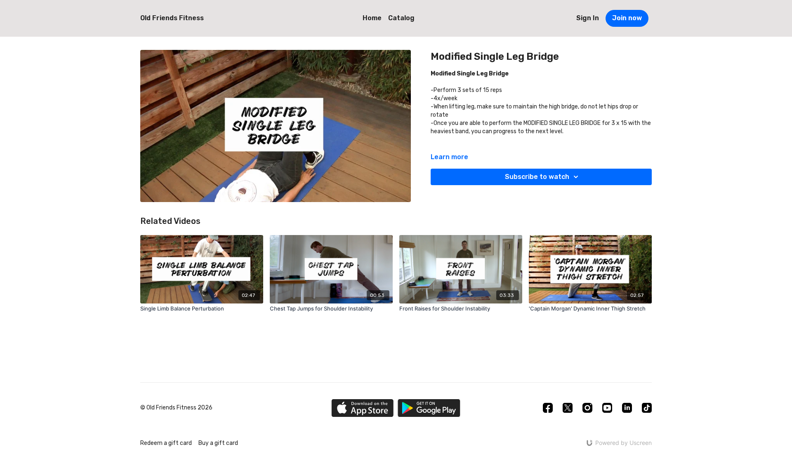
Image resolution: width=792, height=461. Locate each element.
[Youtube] (607, 408)
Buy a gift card (218, 443)
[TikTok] (647, 408)
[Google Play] (429, 408)
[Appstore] (362, 408)
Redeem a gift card (166, 443)
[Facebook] (548, 408)
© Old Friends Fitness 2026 (176, 408)
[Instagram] (587, 408)
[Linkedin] (627, 408)
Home (372, 18)
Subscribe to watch (537, 177)
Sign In (587, 18)
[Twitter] (568, 408)
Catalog (401, 18)
